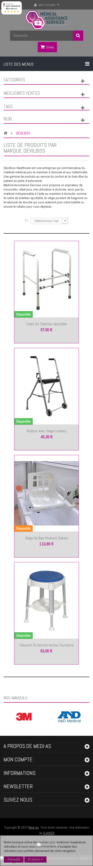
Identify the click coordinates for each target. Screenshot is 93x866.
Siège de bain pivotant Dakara (46, 538)
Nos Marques (16, 698)
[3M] (24, 716)
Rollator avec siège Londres (46, 430)
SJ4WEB (48, 833)
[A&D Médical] (69, 716)
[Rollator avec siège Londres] (46, 386)
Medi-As (33, 827)
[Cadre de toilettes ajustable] (46, 279)
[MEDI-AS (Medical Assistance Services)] (46, 20)
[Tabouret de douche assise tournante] (46, 600)
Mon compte (18, 759)
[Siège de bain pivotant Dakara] (46, 493)
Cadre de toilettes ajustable (46, 323)
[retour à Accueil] (7, 133)
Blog (8, 119)
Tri (26, 220)
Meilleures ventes (22, 93)
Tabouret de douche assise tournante (46, 645)
